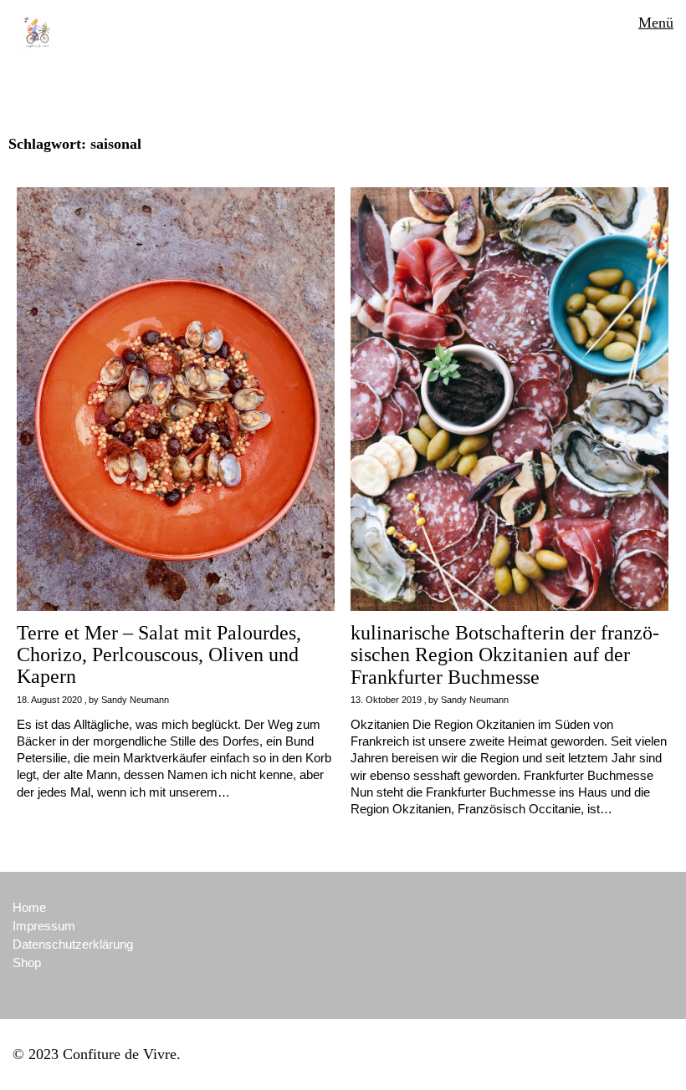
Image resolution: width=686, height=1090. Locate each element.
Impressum (44, 926)
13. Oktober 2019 (386, 700)
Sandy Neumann (135, 700)
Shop (27, 962)
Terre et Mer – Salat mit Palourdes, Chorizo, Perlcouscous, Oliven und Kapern (159, 655)
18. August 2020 (49, 700)
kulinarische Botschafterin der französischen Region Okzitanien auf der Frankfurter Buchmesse (505, 655)
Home (29, 907)
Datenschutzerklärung (73, 944)
